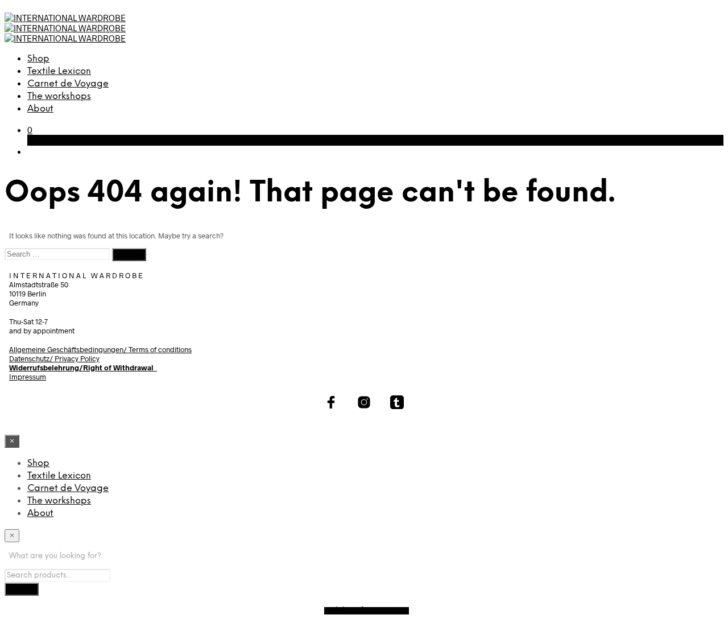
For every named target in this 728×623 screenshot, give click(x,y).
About (40, 109)
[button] (29, 129)
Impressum (27, 376)
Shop (38, 59)
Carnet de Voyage (68, 84)
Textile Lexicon (59, 71)
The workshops (59, 96)
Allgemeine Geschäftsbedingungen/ (69, 349)
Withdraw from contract (366, 610)
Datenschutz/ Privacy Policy (54, 358)
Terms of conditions (160, 349)
